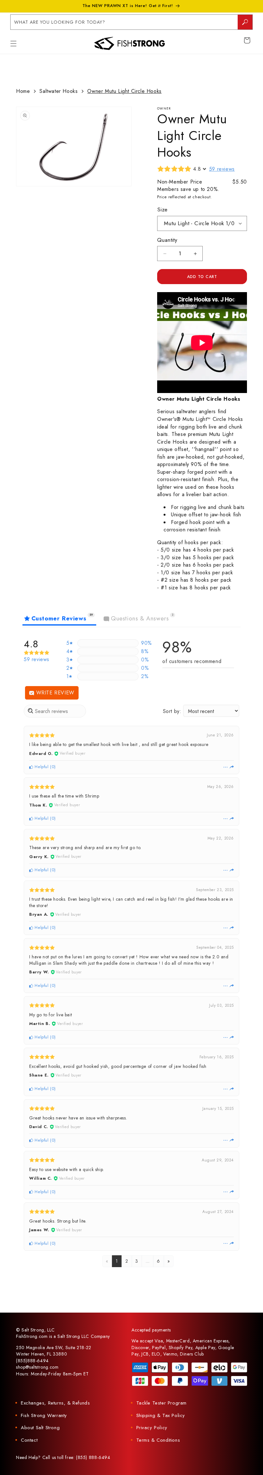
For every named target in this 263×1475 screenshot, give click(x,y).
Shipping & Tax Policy (160, 1415)
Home (23, 91)
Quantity (167, 240)
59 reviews (222, 169)
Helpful (41, 767)
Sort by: (172, 711)
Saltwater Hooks (58, 91)
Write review (54, 692)
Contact (29, 1440)
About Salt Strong (40, 1427)
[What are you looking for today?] (245, 22)
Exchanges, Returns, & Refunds (55, 1402)
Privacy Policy (151, 1427)
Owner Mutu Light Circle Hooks (124, 91)
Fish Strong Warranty (44, 1415)
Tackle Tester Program (161, 1402)
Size (162, 209)
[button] (13, 44)
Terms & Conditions (158, 1440)
